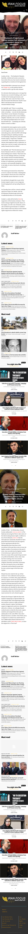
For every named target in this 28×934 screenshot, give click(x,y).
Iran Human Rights (6, 32)
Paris (19, 199)
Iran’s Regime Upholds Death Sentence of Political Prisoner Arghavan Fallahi (14, 408)
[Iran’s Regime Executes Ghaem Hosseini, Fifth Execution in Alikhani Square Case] (14, 448)
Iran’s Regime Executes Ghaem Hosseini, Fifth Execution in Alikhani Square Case (14, 457)
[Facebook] (10, 52)
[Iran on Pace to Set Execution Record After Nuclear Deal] (14, 345)
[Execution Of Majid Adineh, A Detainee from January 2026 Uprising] (14, 423)
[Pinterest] (16, 52)
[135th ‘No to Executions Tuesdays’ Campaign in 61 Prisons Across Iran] (14, 375)
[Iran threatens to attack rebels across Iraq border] (14, 323)
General (3, 246)
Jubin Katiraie (14, 389)
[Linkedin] (19, 52)
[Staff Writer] (6, 47)
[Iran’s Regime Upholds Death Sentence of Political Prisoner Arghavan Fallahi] (14, 399)
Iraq (2, 330)
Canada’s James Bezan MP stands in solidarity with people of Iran (21, 227)
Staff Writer (12, 47)
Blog (2, 353)
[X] (13, 52)
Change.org (6, 87)
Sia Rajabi (14, 413)
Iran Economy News (5, 281)
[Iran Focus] (14, 5)
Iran (2, 291)
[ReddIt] (22, 52)
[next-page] (15, 465)
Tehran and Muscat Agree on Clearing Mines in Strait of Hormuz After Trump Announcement (12, 261)
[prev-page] (12, 465)
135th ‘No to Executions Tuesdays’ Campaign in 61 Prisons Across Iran (14, 384)
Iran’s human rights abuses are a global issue (7, 227)
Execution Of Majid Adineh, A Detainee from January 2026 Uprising (14, 432)
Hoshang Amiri (14, 438)
